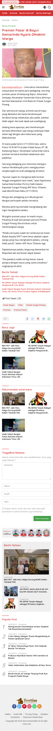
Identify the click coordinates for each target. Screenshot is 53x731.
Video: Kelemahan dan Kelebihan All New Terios (29, 665)
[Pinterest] (24, 706)
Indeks (8, 714)
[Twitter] (19, 706)
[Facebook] (14, 706)
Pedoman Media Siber (33, 717)
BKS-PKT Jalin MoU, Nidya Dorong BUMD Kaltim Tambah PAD (23, 277)
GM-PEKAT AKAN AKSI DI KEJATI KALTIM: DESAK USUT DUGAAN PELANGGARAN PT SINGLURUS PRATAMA (34, 590)
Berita (4, 26)
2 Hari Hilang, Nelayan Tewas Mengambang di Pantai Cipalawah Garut (29, 637)
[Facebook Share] (27, 319)
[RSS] (39, 706)
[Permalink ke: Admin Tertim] (4, 44)
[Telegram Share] (43, 319)
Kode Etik (18, 714)
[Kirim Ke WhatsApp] (49, 319)
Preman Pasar (20, 310)
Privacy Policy (31, 714)
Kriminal (12, 26)
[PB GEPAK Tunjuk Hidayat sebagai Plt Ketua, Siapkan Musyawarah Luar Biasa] (39, 336)
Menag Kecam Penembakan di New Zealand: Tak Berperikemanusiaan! (28, 627)
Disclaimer (15, 717)
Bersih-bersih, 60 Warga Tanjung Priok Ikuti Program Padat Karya (27, 674)
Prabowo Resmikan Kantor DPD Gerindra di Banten (28, 656)
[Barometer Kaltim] (15, 7)
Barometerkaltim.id (12, 87)
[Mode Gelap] (44, 7)
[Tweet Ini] (33, 319)
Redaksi (44, 714)
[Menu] (4, 7)
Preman (6, 310)
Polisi (20, 305)
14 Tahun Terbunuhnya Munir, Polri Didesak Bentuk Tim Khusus (27, 647)
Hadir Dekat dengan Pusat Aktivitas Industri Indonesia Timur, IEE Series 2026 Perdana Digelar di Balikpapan (26, 290)
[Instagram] (29, 706)
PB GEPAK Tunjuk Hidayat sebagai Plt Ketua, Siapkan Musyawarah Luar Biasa (25, 283)
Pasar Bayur (9, 305)
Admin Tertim (12, 43)
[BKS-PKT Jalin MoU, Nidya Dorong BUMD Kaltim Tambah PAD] (13, 336)
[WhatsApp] (34, 706)
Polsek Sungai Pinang (35, 305)
